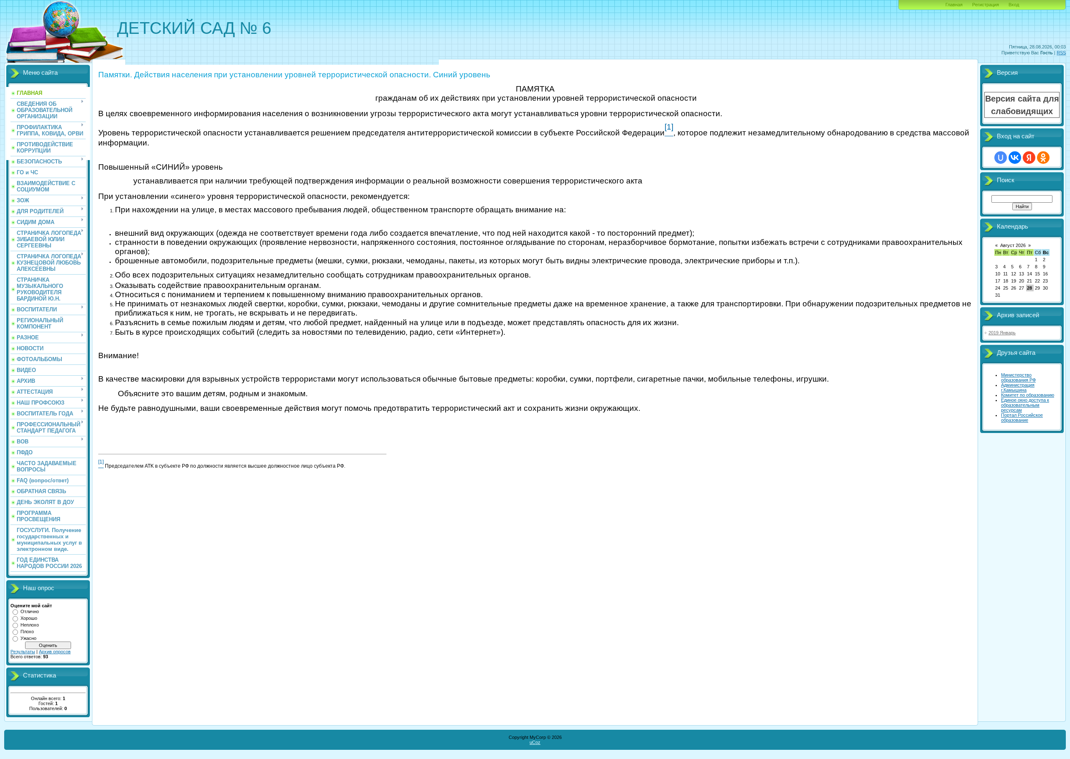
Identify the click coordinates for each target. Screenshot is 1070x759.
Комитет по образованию (1027, 394)
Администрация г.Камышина (1017, 387)
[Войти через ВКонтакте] (1015, 157)
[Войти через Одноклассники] (1043, 157)
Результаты (22, 651)
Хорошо (28, 618)
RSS (1061, 52)
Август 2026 (1013, 245)
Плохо (27, 631)
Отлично (29, 611)
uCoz (535, 742)
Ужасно (28, 638)
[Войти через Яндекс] (1029, 157)
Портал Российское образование (1022, 418)
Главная (954, 4)
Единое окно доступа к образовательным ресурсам (1025, 405)
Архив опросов (55, 651)
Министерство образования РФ (1018, 377)
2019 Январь (1002, 332)
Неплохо (29, 624)
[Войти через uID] (1000, 157)
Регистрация (985, 4)
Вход (1014, 4)
